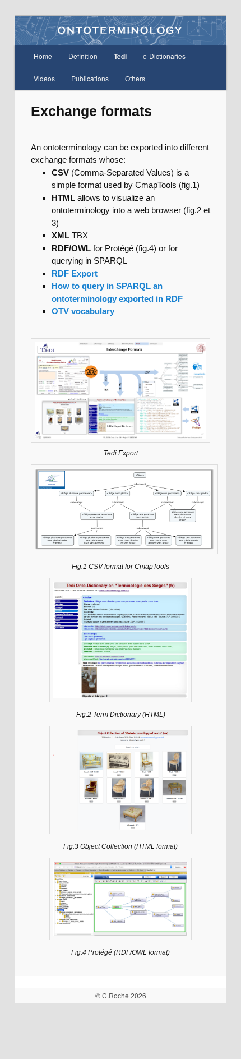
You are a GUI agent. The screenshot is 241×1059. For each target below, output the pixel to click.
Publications (90, 78)
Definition (83, 56)
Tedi (120, 56)
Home (43, 56)
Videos (44, 78)
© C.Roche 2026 (120, 995)
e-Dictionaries (164, 56)
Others (135, 78)
